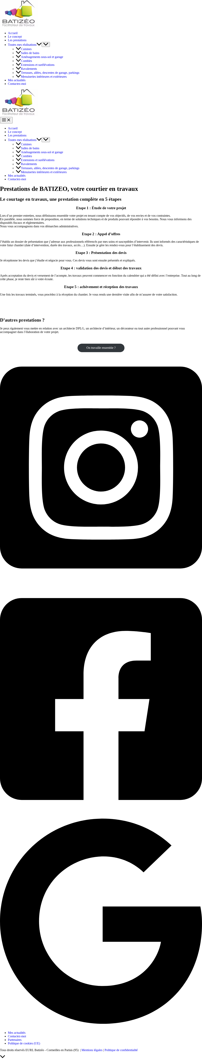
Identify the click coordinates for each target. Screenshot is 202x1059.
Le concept (15, 36)
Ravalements (29, 68)
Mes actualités (16, 80)
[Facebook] (101, 813)
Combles (26, 61)
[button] (39, 44)
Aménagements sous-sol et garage (42, 57)
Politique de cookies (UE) (24, 1043)
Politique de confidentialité (121, 1050)
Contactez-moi (17, 83)
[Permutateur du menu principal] (6, 120)
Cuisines (26, 49)
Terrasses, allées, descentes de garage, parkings (50, 72)
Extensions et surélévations (37, 64)
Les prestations (17, 40)
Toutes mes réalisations (22, 44)
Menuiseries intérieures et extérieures (44, 76)
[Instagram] (101, 581)
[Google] (101, 1026)
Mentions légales (91, 1050)
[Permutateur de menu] (46, 44)
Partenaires (15, 1039)
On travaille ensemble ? (101, 347)
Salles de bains (30, 53)
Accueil (13, 33)
